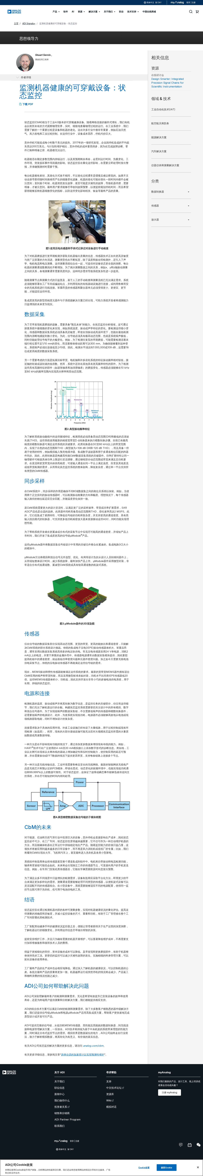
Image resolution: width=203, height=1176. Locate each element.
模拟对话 (111, 1106)
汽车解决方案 (159, 151)
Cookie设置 (144, 1167)
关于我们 (59, 1081)
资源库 (110, 1094)
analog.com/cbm (93, 1045)
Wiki (108, 1100)
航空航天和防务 (160, 123)
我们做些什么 (62, 1100)
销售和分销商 (62, 1113)
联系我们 (59, 1125)
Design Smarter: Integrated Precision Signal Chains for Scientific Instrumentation (167, 82)
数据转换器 (157, 191)
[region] (101, 1167)
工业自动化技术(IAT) (163, 109)
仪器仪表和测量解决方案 (165, 165)
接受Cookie (166, 1167)
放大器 (155, 219)
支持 (108, 1081)
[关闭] (197, 1167)
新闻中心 (59, 1094)
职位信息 (59, 1087)
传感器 (155, 205)
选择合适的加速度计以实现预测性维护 (82, 1054)
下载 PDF (28, 104)
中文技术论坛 (113, 1087)
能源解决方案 (159, 137)
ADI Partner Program (67, 1119)
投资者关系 (60, 1106)
